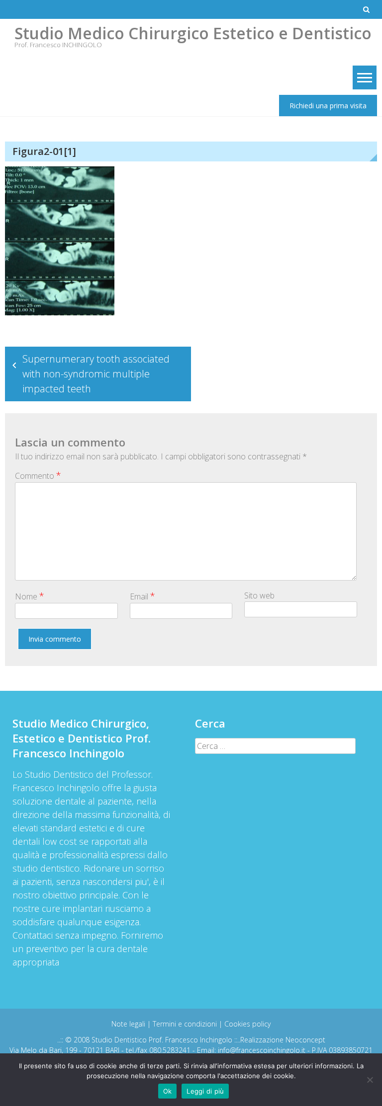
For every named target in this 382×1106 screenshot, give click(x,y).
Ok (167, 1091)
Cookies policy (247, 1024)
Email (142, 596)
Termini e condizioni (186, 1024)
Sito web (259, 595)
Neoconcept (305, 1039)
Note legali (129, 1024)
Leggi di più (205, 1091)
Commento (38, 475)
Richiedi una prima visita (328, 105)
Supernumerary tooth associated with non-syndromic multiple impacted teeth (96, 373)
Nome (29, 596)
